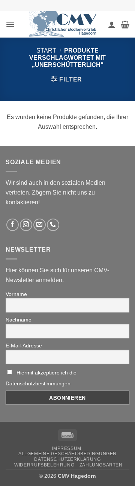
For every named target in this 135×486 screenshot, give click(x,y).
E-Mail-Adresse (24, 346)
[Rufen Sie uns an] (53, 225)
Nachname (19, 320)
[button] (10, 24)
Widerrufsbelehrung (44, 465)
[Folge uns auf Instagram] (26, 225)
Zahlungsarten (101, 465)
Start (46, 50)
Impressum (66, 448)
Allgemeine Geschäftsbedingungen (67, 453)
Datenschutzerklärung (67, 459)
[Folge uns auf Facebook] (12, 225)
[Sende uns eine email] (39, 225)
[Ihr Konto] (112, 24)
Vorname (16, 294)
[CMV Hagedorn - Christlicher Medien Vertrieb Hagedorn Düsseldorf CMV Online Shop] (64, 24)
